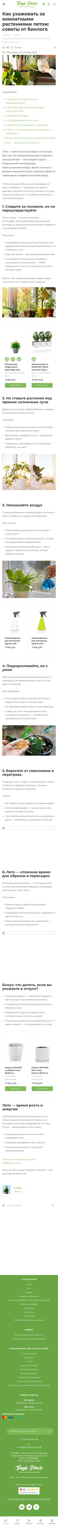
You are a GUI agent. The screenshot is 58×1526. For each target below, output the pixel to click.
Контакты (29, 1312)
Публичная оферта (29, 1304)
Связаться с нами (11, 1163)
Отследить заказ (29, 1353)
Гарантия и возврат (29, 1365)
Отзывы (29, 1292)
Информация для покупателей (29, 1348)
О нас (29, 1284)
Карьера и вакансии (29, 1296)
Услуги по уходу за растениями (29, 1335)
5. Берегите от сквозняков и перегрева (26, 125)
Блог (29, 1288)
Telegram (29, 1507)
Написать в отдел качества (29, 1381)
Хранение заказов (29, 1369)
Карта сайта (29, 1316)
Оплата (29, 1361)
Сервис (29, 1330)
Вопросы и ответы (29, 1373)
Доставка (29, 1357)
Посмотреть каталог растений (18, 1159)
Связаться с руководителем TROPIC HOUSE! (29, 1385)
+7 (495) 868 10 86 (30, 1439)
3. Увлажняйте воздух (17, 115)
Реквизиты (29, 1308)
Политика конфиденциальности (29, 1320)
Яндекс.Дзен (36, 1507)
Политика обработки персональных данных (29, 1300)
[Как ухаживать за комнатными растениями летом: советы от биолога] (29, 70)
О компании (29, 1279)
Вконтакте (22, 1507)
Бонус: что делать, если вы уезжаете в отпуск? (30, 138)
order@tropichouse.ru (28, 1447)
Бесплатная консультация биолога (29, 1339)
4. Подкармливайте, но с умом (22, 120)
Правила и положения (29, 1377)
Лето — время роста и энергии (22, 142)
